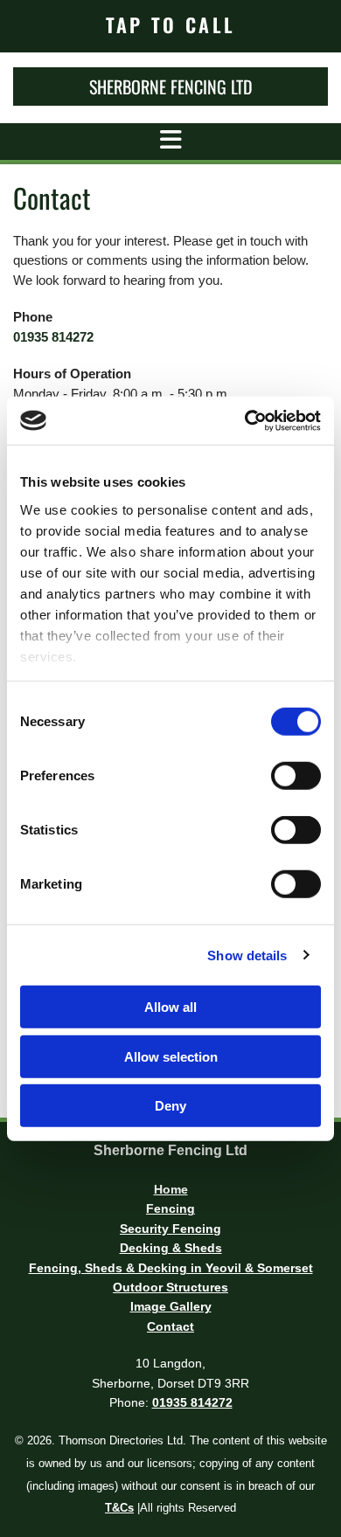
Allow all (170, 1007)
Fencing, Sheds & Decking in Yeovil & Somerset (171, 1268)
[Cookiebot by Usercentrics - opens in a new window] (245, 420)
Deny (170, 1105)
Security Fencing (170, 1229)
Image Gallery (171, 1306)
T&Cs (119, 1507)
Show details (247, 954)
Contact (170, 1326)
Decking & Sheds (171, 1248)
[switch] (296, 776)
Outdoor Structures (170, 1287)
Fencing (170, 1208)
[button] (170, 25)
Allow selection (171, 1056)
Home (171, 1189)
